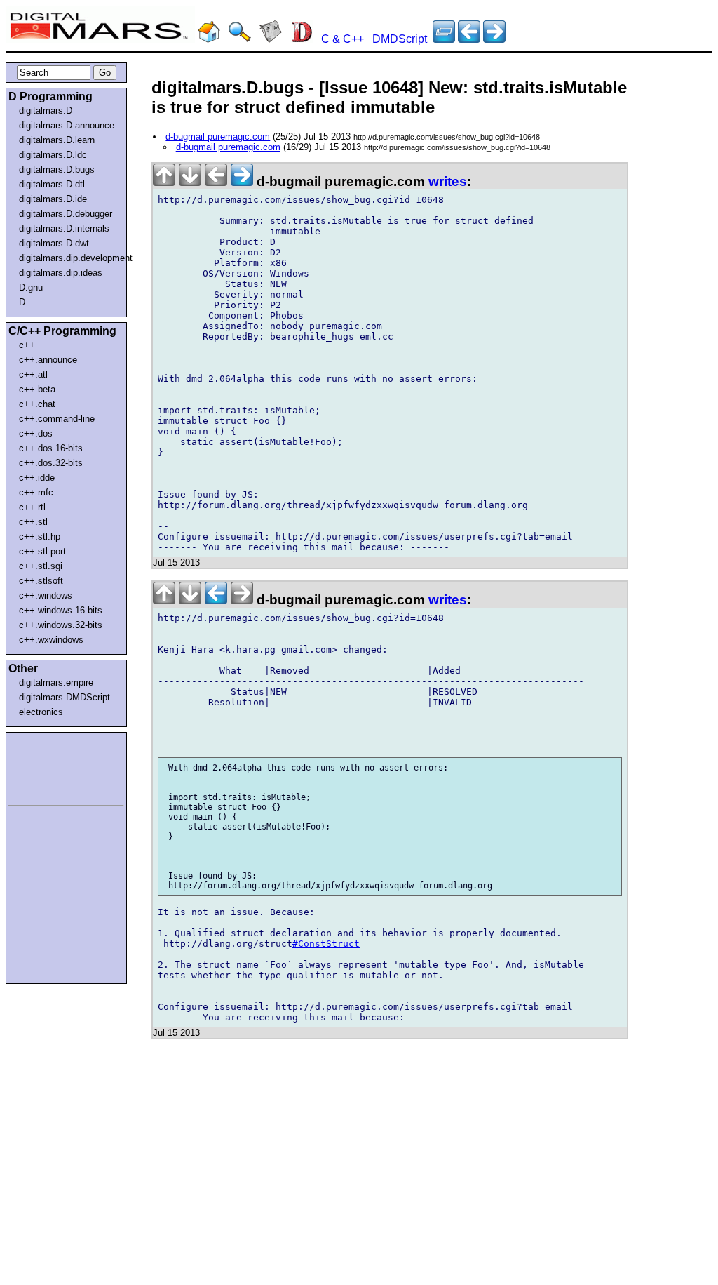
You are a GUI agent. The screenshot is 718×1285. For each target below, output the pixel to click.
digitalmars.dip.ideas (60, 272)
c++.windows (45, 595)
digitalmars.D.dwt (54, 243)
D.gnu (31, 287)
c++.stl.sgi (40, 566)
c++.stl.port (42, 551)
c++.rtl (32, 507)
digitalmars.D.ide (53, 199)
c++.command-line (57, 418)
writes (447, 181)
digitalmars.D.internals (64, 228)
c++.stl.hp (39, 536)
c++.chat (37, 404)
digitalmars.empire (56, 682)
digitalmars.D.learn (57, 140)
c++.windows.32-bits (60, 625)
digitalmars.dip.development (69, 258)
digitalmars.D (45, 110)
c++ (27, 345)
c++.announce (48, 359)
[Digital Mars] (209, 39)
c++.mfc (36, 492)
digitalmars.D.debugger (65, 213)
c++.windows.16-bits (60, 610)
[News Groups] (270, 39)
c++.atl (33, 374)
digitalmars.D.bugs (57, 169)
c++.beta (37, 389)
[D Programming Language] (301, 39)
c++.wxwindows (51, 639)
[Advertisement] (50, 766)
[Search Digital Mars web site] (240, 39)
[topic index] (444, 39)
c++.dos (36, 433)
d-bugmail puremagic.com (217, 136)
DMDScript (399, 39)
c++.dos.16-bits (51, 448)
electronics (41, 712)
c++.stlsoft (41, 580)
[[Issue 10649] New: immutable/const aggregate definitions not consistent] (469, 39)
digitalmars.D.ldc (53, 154)
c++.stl (33, 522)
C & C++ (342, 39)
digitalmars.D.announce (66, 125)
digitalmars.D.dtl (52, 184)
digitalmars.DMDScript (64, 697)
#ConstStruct (326, 943)
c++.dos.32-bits (51, 463)
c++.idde (37, 477)
